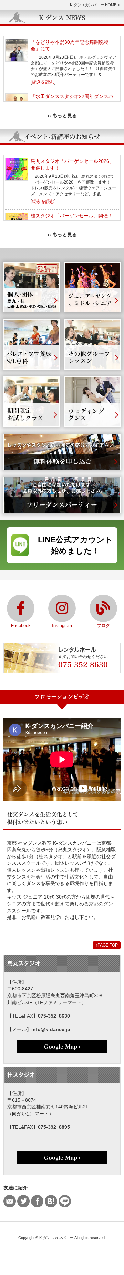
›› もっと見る (62, 115)
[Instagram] (62, 608)
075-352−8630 (54, 1016)
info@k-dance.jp (50, 1029)
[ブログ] (103, 608)
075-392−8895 (54, 1127)
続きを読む (43, 82)
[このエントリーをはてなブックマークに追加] (51, 1201)
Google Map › (62, 1046)
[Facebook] (20, 608)
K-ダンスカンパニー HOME (93, 5)
